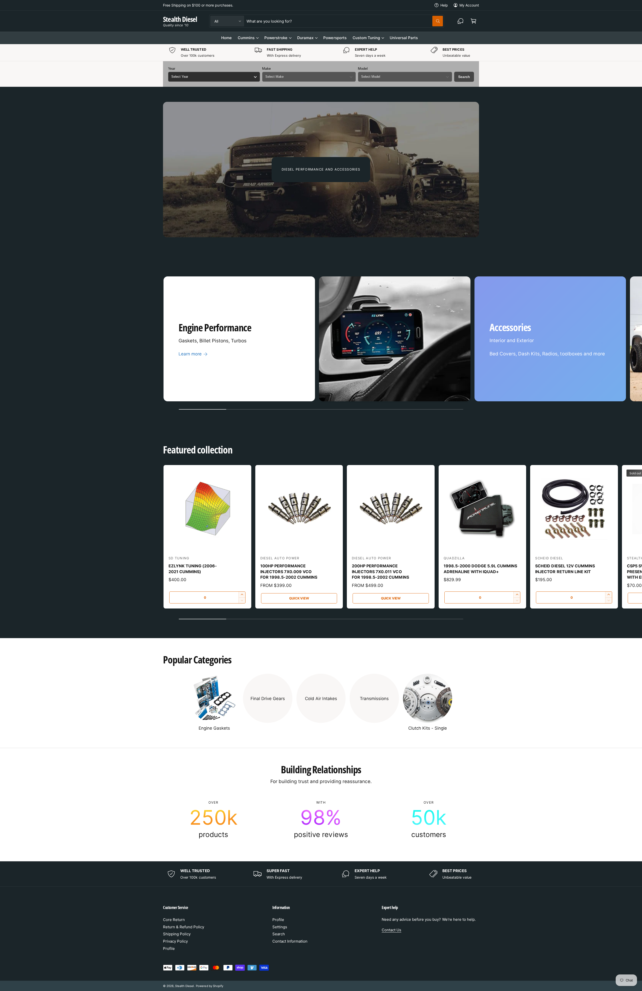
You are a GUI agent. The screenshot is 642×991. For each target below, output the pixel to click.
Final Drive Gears (268, 698)
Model (363, 68)
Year (171, 68)
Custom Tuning (366, 37)
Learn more (190, 353)
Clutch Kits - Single (427, 728)
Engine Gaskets (214, 728)
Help (444, 5)
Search (464, 77)
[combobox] (344, 21)
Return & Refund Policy (183, 927)
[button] (473, 21)
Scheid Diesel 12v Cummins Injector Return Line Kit (565, 568)
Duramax (305, 37)
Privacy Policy (175, 941)
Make (266, 68)
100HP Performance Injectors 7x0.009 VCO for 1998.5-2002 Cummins (288, 571)
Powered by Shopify (209, 986)
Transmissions (374, 698)
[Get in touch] (460, 21)
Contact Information (289, 941)
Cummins (246, 37)
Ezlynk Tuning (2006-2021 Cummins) (193, 568)
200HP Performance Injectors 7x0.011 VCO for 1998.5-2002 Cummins (380, 571)
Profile (169, 948)
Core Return (174, 919)
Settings (279, 927)
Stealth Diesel (184, 986)
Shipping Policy (177, 934)
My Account (469, 5)
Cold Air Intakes (321, 698)
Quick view (299, 598)
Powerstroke (275, 37)
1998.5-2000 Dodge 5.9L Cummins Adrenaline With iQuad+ (480, 568)
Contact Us (391, 930)
